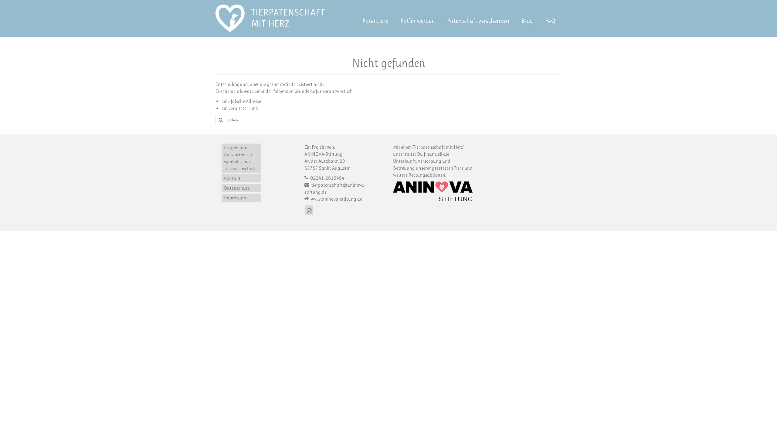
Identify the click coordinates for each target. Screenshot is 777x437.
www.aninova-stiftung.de (336, 199)
